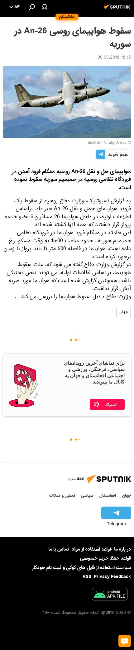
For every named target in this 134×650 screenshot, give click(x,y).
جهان (123, 312)
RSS (87, 576)
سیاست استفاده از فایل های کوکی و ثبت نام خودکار (81, 567)
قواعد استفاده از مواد (92, 549)
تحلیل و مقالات (62, 495)
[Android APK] (110, 595)
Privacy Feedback (112, 577)
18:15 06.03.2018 (114, 58)
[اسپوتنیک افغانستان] (118, 10)
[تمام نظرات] (124, 641)
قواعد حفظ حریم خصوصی (105, 558)
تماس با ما (58, 549)
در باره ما (122, 549)
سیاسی (87, 495)
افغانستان (107, 495)
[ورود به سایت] (44, 7)
